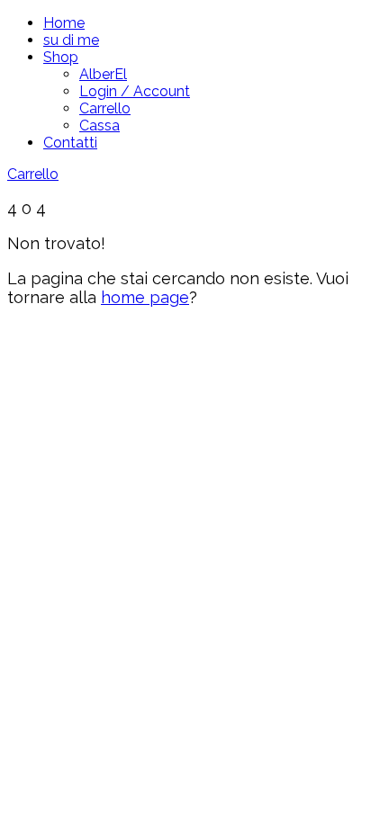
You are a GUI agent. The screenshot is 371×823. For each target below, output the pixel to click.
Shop (60, 57)
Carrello (105, 108)
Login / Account (134, 91)
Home (64, 22)
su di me (71, 40)
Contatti (70, 142)
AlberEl (103, 74)
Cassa (99, 125)
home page (145, 297)
